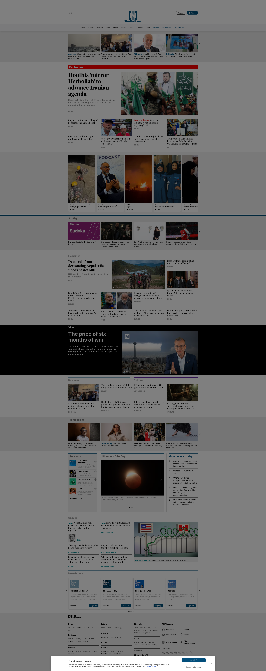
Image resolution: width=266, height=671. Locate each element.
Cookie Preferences (193, 667)
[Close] (211, 663)
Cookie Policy (151, 666)
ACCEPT (194, 660)
